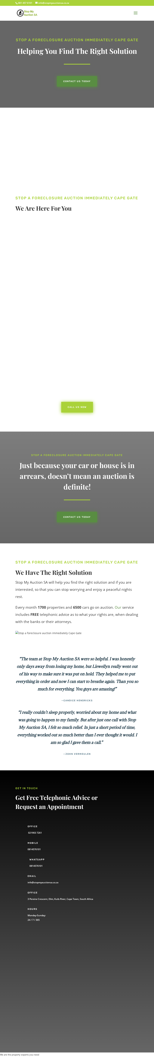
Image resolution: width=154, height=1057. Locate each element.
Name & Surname (34, 947)
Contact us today (77, 81)
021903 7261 (35, 832)
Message (28, 1006)
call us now (34, 266)
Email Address (32, 973)
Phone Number (32, 960)
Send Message (38, 1019)
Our (118, 607)
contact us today (77, 517)
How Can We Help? (34, 987)
